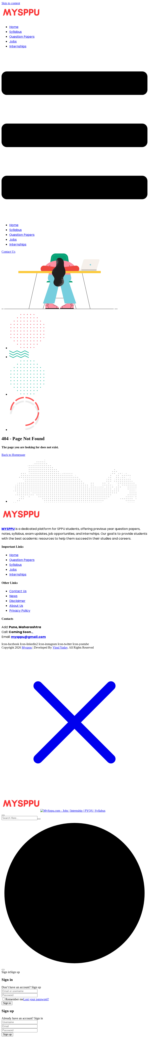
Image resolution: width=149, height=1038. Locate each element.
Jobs (13, 41)
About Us (16, 605)
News (13, 596)
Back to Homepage (13, 454)
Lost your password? (36, 999)
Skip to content (11, 3)
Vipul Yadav (60, 647)
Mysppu (27, 647)
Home (13, 27)
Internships (17, 46)
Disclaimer (17, 601)
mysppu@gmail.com (28, 637)
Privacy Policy (19, 610)
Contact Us (8, 251)
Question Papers (22, 36)
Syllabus (15, 32)
